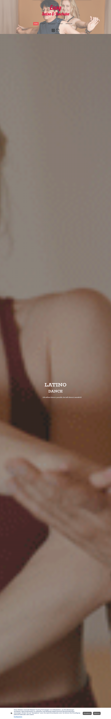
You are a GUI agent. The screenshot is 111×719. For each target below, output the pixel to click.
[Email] (57, 30)
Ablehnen (97, 713)
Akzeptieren (87, 713)
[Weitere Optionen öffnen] (75, 23)
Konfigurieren (18, 717)
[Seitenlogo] (55, 18)
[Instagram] (53, 30)
